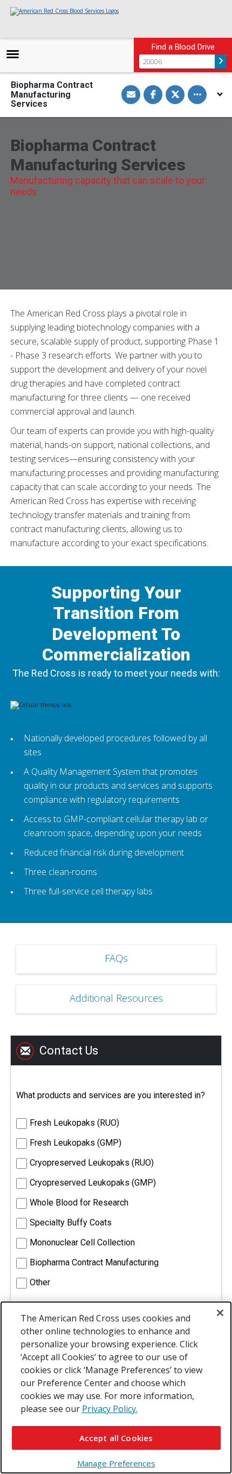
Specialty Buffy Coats (71, 1222)
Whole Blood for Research (79, 1202)
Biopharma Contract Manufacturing (94, 1262)
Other (40, 1282)
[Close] (220, 1313)
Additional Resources (116, 997)
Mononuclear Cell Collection (82, 1242)
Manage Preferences (116, 1463)
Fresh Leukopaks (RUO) (74, 1123)
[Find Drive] (221, 61)
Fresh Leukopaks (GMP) (75, 1143)
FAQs (116, 958)
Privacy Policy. (110, 1409)
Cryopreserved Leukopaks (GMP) (93, 1182)
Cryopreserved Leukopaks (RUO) (92, 1163)
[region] (116, 1387)
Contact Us (68, 1050)
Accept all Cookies (116, 1437)
